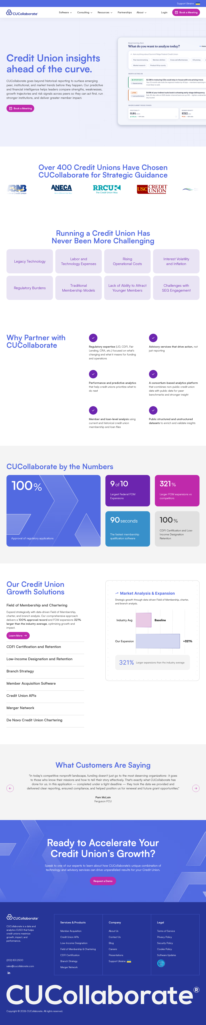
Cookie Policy (164, 949)
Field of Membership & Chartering (78, 949)
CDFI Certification (70, 955)
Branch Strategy (69, 961)
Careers (113, 949)
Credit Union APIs (69, 937)
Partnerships (125, 12)
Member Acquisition (70, 930)
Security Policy (165, 943)
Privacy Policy (164, 937)
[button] (65, 12)
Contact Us (115, 937)
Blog (111, 943)
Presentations (116, 955)
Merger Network (69, 967)
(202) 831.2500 (14, 960)
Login (164, 12)
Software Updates (166, 955)
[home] (22, 12)
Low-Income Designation (73, 943)
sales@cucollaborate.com (20, 966)
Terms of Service (166, 930)
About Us (113, 930)
